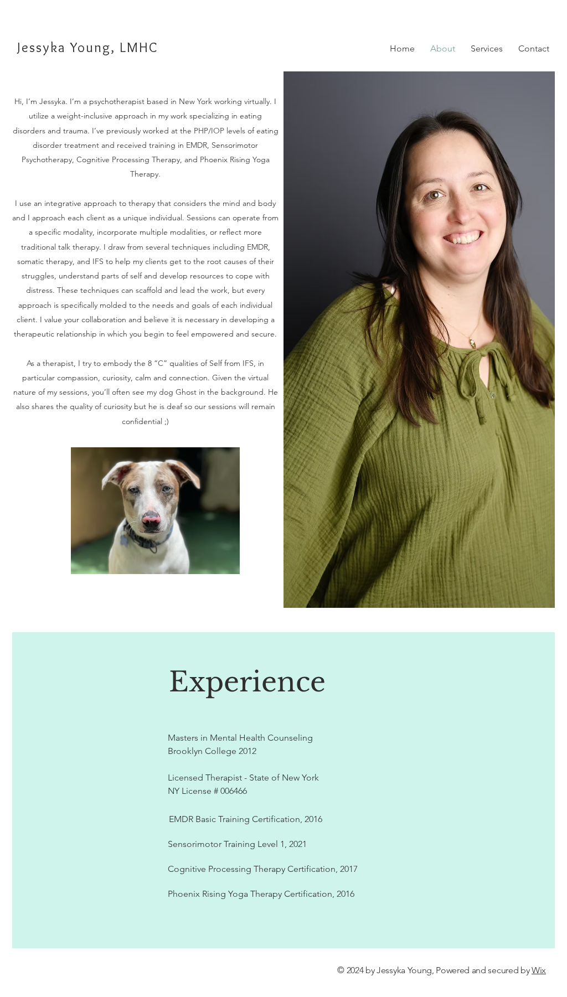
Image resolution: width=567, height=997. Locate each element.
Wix (539, 970)
